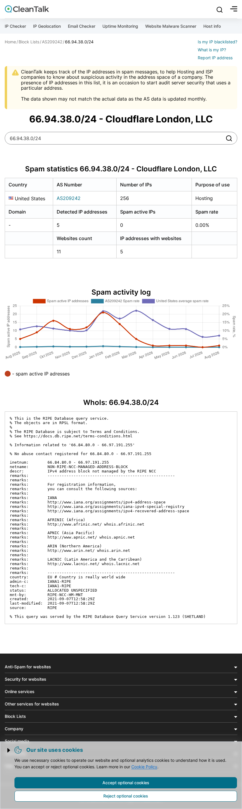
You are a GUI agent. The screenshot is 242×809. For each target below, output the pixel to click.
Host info (212, 26)
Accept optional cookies (125, 782)
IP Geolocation (47, 26)
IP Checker (15, 26)
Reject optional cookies (125, 795)
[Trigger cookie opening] (9, 750)
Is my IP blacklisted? (217, 41)
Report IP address (215, 57)
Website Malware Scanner (170, 26)
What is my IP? (212, 49)
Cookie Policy (144, 766)
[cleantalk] (27, 8)
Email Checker (81, 26)
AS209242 (69, 198)
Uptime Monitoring (120, 26)
